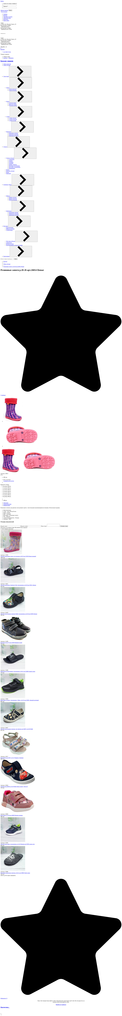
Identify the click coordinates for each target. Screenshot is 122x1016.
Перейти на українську (61, 1004)
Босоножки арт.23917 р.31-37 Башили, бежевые (12, 757)
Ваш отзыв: (44, 526)
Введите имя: (4, 526)
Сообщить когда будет (8, 481)
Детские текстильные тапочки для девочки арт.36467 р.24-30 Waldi (17, 729)
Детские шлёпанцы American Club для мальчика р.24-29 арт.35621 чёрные (18, 585)
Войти (10, 10)
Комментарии (6, 505)
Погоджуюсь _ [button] (5, 1007)
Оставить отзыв (64, 526)
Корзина (5, 58)
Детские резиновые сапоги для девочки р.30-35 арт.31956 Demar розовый (18, 556)
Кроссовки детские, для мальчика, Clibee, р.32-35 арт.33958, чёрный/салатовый (20, 700)
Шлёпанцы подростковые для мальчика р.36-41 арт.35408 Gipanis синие (18, 671)
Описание (5, 502)
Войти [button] (2, 1)
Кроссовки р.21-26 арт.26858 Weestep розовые (12, 815)
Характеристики (7, 504)
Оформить (10, 58)
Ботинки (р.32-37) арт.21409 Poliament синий (11, 642)
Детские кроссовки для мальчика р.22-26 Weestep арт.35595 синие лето (18, 844)
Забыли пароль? (4, 10)
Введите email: (24, 526)
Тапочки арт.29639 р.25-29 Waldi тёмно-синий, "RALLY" (14, 786)
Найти (15, 259)
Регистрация (4, 11)
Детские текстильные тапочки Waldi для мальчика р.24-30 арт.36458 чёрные (19, 613)
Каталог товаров (7, 61)
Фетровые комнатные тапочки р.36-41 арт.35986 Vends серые (15, 873)
